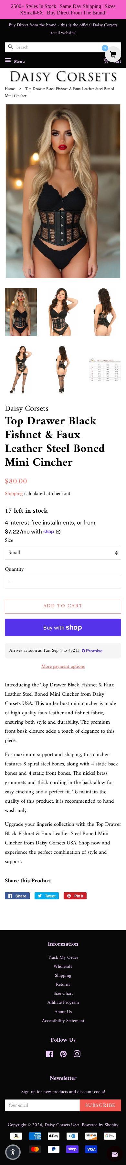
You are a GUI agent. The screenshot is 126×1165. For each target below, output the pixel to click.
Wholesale (63, 967)
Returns (63, 985)
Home (10, 89)
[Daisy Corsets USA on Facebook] (49, 1056)
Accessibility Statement (63, 1021)
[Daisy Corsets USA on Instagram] (76, 1056)
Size (9, 540)
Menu (19, 61)
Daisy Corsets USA (62, 1125)
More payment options (63, 666)
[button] (13, 1152)
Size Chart (63, 994)
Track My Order (63, 958)
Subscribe (100, 1105)
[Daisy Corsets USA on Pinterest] (63, 1056)
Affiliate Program (63, 1003)
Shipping (14, 493)
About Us (63, 1012)
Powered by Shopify (100, 1125)
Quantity (14, 569)
